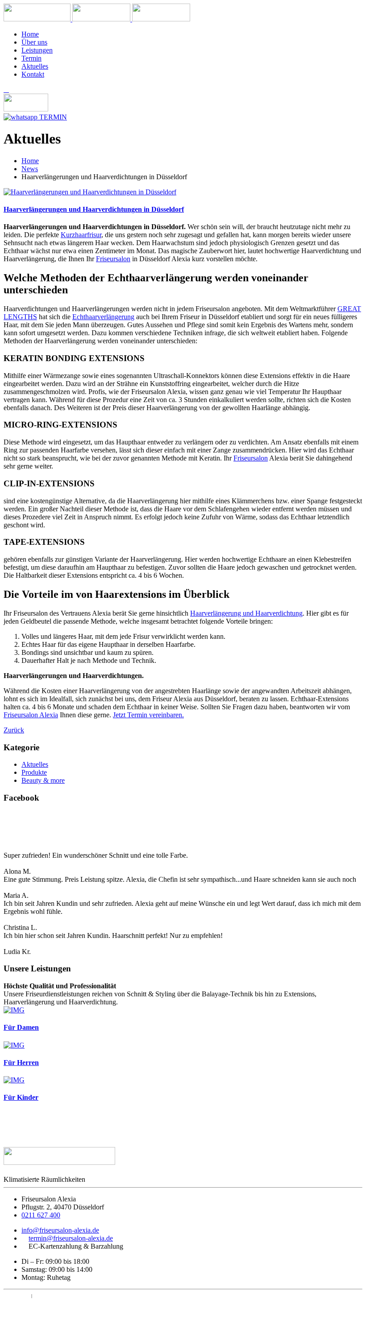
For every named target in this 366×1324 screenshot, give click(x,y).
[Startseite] (38, 19)
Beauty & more (43, 780)
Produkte (34, 772)
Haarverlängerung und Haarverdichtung (246, 613)
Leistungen (37, 50)
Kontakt (32, 74)
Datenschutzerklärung (62, 1295)
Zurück (14, 730)
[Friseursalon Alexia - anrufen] (6, 89)
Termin (31, 58)
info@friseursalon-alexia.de (60, 1230)
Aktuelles (34, 66)
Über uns (34, 42)
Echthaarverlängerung (103, 317)
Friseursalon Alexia (31, 715)
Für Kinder (21, 1097)
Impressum (17, 1295)
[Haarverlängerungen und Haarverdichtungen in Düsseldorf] (90, 192)
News (29, 169)
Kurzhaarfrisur (81, 234)
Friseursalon (113, 259)
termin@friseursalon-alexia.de (71, 1238)
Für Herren (21, 1062)
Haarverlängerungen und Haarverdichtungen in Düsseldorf (94, 209)
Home (30, 34)
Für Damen (21, 1027)
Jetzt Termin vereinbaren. (148, 715)
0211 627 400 (40, 1215)
